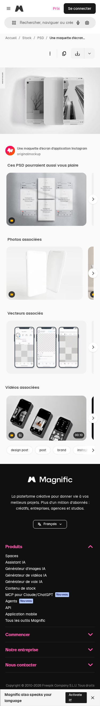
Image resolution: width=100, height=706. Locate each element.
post (42, 450)
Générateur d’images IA (25, 568)
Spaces (11, 555)
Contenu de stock (20, 588)
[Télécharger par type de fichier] (89, 53)
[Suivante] (93, 199)
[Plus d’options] (50, 53)
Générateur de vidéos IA (26, 575)
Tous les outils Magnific (25, 620)
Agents (18, 601)
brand (61, 450)
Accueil (11, 38)
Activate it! (75, 697)
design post (19, 450)
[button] (50, 524)
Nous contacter (21, 664)
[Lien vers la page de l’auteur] (10, 151)
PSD (40, 38)
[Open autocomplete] (12, 23)
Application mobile (21, 614)
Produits (13, 546)
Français (50, 524)
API (8, 607)
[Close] (92, 698)
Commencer (17, 634)
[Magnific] (50, 481)
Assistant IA (15, 562)
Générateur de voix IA (23, 581)
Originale (35, 71)
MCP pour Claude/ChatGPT (36, 594)
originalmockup (29, 154)
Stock (26, 38)
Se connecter (79, 8)
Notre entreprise (21, 649)
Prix (56, 8)
